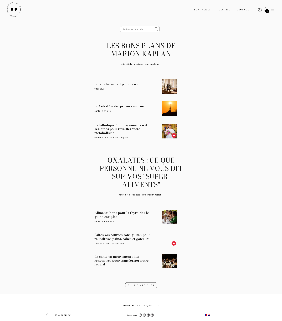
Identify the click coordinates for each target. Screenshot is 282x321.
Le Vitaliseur (203, 9)
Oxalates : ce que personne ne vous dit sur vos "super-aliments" (141, 172)
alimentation (108, 221)
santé (97, 110)
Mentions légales (144, 305)
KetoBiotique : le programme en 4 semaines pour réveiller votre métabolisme (120, 128)
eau (146, 64)
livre (109, 137)
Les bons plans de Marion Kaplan (141, 50)
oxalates (135, 194)
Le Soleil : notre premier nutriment (121, 105)
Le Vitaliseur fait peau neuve (117, 83)
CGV (157, 305)
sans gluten (118, 243)
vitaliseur (138, 64)
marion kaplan (120, 137)
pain (108, 243)
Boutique (243, 9)
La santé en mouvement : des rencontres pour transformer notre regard (121, 260)
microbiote (126, 64)
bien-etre (107, 110)
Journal (224, 9)
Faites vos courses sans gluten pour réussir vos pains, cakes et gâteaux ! (122, 236)
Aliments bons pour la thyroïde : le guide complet (121, 214)
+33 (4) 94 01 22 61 (62, 315)
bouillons (154, 64)
